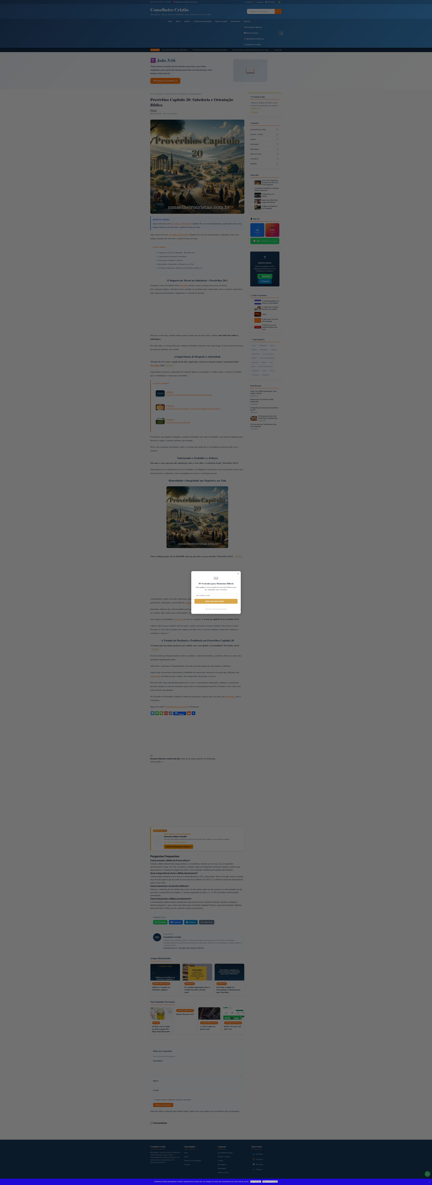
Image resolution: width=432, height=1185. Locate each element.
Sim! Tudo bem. (255, 1181)
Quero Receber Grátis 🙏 (216, 601)
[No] (429, 1182)
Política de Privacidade (270, 1181)
